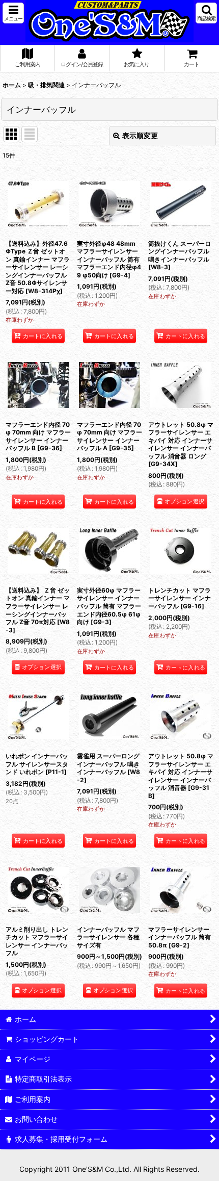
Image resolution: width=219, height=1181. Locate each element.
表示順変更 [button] (140, 135)
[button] (13, 13)
